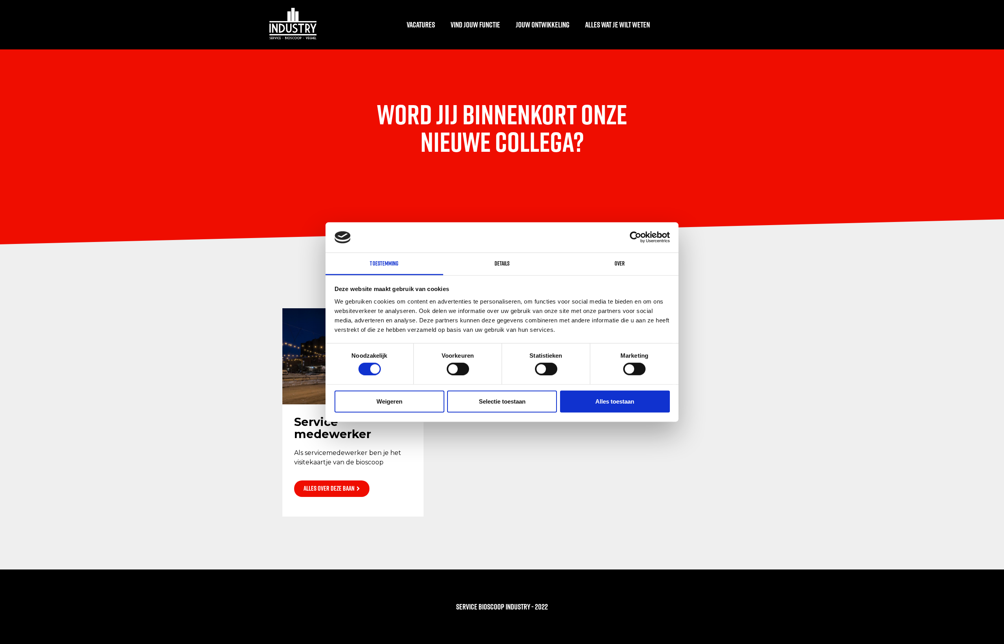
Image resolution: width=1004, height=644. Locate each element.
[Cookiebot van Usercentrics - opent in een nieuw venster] (635, 237)
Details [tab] (502, 263)
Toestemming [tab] (384, 263)
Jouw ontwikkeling (542, 24)
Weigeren (389, 401)
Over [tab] (620, 263)
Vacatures (421, 24)
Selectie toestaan (502, 401)
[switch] (458, 368)
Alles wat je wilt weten (617, 24)
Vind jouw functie (475, 24)
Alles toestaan (614, 401)
